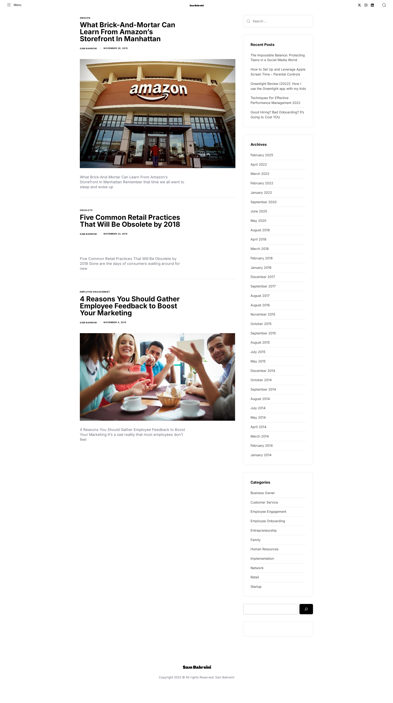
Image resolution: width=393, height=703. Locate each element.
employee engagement (95, 292)
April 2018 (258, 239)
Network (257, 568)
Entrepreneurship (264, 530)
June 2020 (259, 211)
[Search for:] (278, 21)
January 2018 (261, 267)
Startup (256, 587)
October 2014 (261, 380)
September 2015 (263, 333)
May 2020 (258, 221)
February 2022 (262, 183)
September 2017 (263, 286)
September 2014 (263, 389)
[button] (14, 5)
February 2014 (262, 445)
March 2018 (260, 249)
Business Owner (263, 493)
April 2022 (259, 164)
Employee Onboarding (268, 521)
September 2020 (264, 202)
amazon (85, 18)
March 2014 (260, 436)
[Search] (306, 609)
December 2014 (263, 371)
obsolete (86, 210)
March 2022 (260, 174)
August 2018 (260, 230)
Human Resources (264, 549)
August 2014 (260, 399)
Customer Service (264, 502)
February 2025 (262, 155)
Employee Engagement (268, 511)
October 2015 (261, 324)
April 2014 (258, 427)
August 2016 (260, 305)
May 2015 (258, 361)
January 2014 (261, 455)
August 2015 (260, 342)
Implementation (262, 558)
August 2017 (260, 296)
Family (256, 540)
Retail (255, 577)
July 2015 (258, 352)
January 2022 (261, 192)
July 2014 (258, 408)
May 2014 (258, 417)
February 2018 (262, 258)
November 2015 (263, 314)
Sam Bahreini (88, 48)
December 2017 (263, 277)
